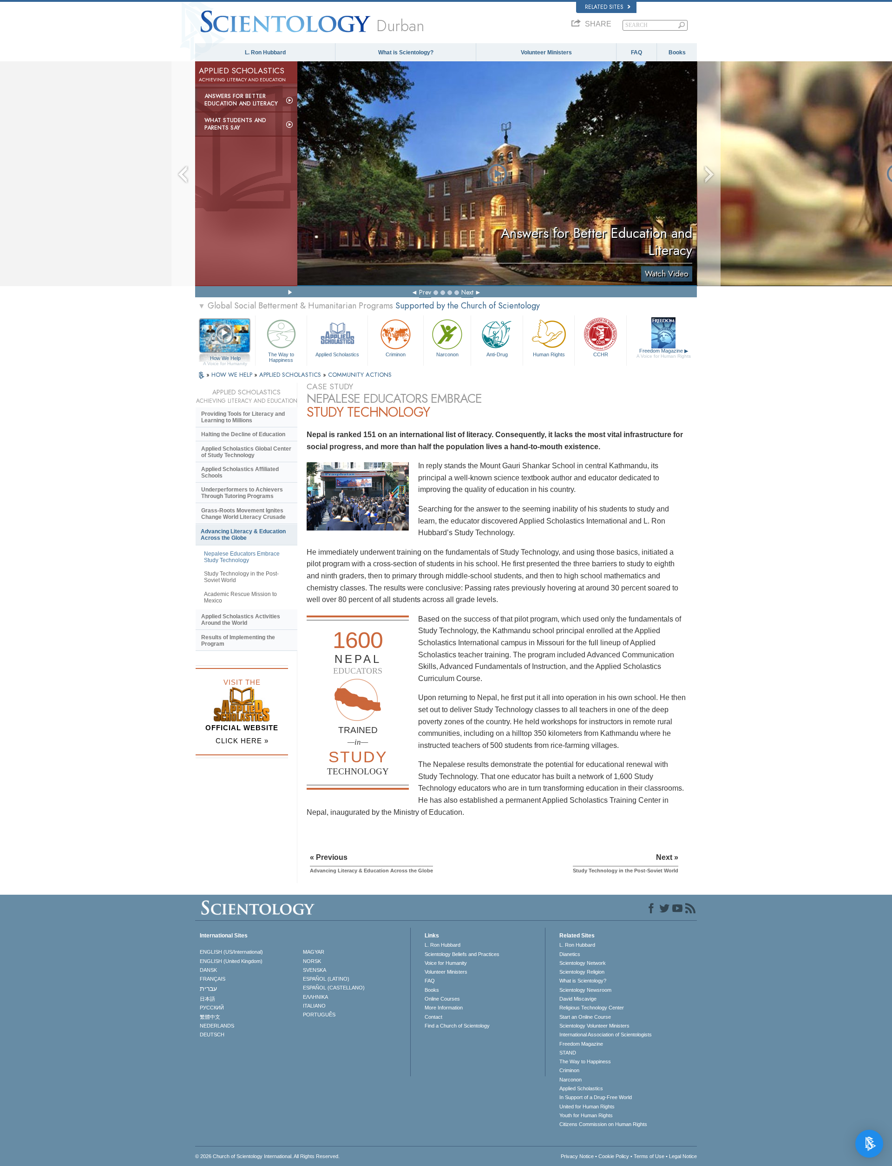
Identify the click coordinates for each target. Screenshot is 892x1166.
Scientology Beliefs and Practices (462, 954)
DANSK (208, 970)
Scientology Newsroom (585, 990)
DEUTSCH (212, 1034)
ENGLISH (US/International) (231, 952)
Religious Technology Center (591, 1007)
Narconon (447, 354)
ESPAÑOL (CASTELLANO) (334, 987)
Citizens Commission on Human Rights (603, 1124)
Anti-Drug (497, 354)
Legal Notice (683, 1156)
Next (467, 292)
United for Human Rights (587, 1106)
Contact (433, 1017)
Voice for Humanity (446, 963)
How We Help (225, 358)
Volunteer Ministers (546, 52)
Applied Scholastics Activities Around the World (240, 619)
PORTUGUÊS (319, 1014)
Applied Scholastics (337, 354)
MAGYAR (313, 952)
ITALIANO (314, 1006)
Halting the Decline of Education (243, 434)
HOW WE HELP (232, 374)
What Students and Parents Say (235, 124)
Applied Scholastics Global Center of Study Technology (246, 452)
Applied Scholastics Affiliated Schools (240, 472)
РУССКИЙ (212, 1007)
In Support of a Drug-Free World (595, 1097)
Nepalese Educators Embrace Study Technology (242, 556)
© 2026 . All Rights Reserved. (267, 1156)
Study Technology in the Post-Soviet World (241, 576)
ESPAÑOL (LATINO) (326, 979)
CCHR (600, 354)
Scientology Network (582, 963)
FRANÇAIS (212, 979)
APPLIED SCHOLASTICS (291, 374)
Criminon (396, 354)
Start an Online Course (585, 1017)
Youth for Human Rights (586, 1115)
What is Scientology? (405, 52)
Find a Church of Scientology (457, 1025)
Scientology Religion (581, 972)
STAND (567, 1052)
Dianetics (569, 954)
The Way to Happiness (281, 357)
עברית (208, 988)
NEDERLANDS (217, 1025)
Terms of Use (649, 1156)
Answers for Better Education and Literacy (241, 100)
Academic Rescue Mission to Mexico (240, 597)
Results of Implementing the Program (238, 640)
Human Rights (549, 354)
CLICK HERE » (242, 741)
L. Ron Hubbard (265, 52)
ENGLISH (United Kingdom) (231, 961)
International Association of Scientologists (605, 1034)
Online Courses (442, 999)
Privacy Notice (577, 1156)
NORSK (312, 961)
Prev (425, 292)
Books (677, 52)
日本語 (207, 999)
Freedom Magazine (663, 353)
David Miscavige (578, 999)
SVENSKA (314, 970)
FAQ (636, 52)
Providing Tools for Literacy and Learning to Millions (243, 417)
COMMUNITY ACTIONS (360, 374)
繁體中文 (210, 1017)
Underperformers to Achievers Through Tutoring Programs (242, 492)
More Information (444, 1007)
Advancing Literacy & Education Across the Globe (243, 534)
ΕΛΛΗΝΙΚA (315, 997)
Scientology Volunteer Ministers (594, 1025)
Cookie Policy (613, 1156)
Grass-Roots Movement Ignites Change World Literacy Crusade (243, 513)
